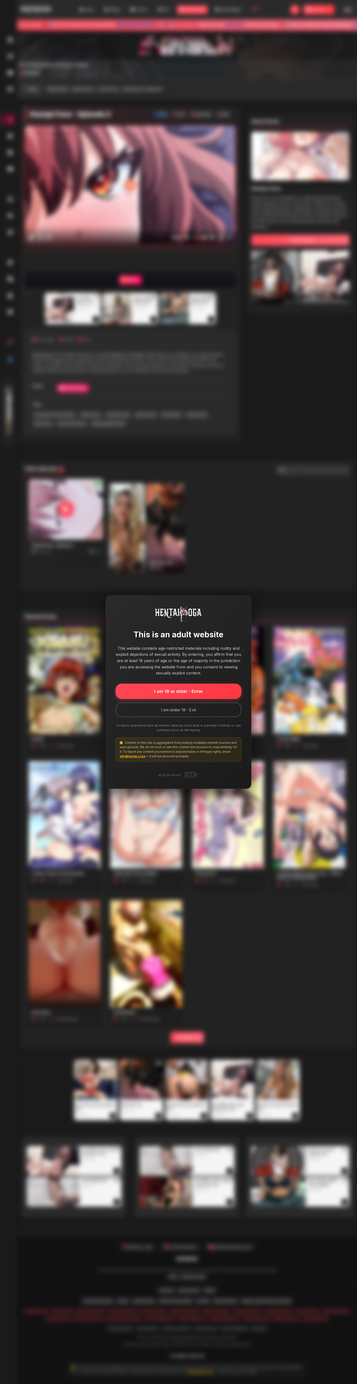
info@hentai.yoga (132, 756)
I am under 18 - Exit (178, 709)
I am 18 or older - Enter (178, 691)
